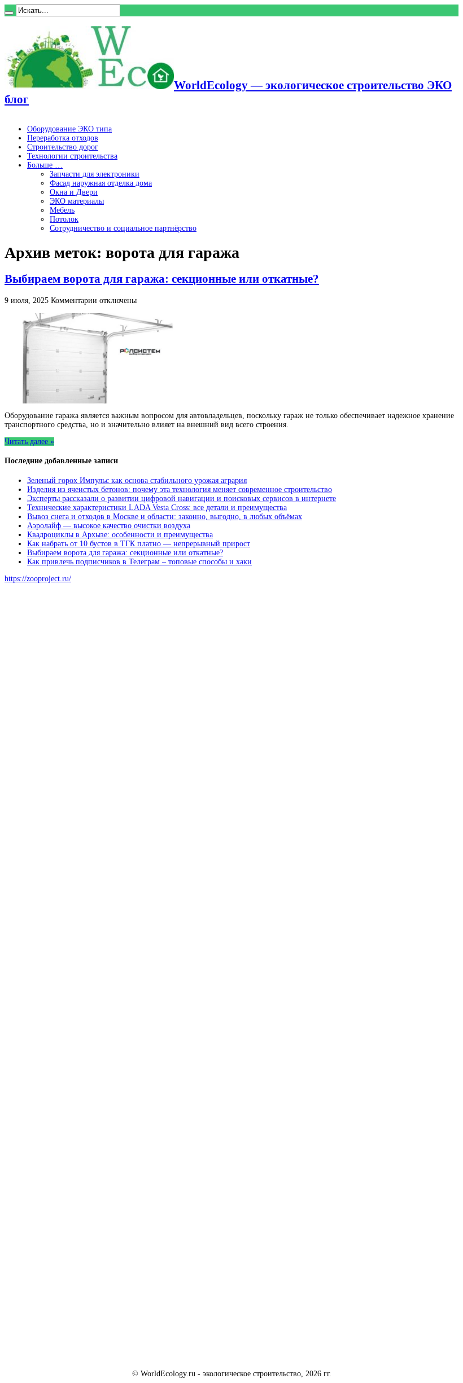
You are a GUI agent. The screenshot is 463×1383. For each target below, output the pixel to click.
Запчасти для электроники (94, 174)
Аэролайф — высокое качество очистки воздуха (108, 525)
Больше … (45, 165)
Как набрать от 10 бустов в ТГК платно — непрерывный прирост (138, 543)
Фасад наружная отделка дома (101, 183)
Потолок (64, 219)
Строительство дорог (62, 147)
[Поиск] (9, 13)
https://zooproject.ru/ (38, 578)
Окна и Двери (74, 192)
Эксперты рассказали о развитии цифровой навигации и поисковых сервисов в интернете (181, 498)
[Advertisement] (89, 763)
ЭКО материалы (77, 201)
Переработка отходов (62, 138)
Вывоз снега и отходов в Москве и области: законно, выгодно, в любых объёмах (164, 516)
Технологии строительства (72, 156)
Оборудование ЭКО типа (69, 129)
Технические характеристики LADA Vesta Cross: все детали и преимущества (157, 507)
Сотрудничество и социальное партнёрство (123, 228)
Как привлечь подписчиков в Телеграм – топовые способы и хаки (139, 561)
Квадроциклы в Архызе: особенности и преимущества (120, 534)
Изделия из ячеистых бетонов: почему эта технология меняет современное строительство (179, 489)
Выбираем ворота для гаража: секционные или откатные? (162, 279)
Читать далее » (29, 441)
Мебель (62, 210)
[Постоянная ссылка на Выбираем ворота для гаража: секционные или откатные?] (89, 401)
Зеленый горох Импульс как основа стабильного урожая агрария (137, 480)
